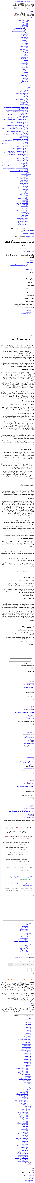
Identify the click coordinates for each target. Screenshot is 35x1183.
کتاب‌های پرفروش (23, 76)
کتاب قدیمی (24, 37)
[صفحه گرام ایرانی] (31, 680)
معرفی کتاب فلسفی (22, 218)
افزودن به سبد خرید (29, 307)
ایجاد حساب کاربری (29, 1175)
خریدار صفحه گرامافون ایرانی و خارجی (21, 811)
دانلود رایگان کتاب (23, 930)
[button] (29, 693)
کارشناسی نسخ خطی (22, 93)
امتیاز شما (31, 641)
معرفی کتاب (24, 927)
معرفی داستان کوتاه (22, 216)
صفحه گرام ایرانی (29, 231)
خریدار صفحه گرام (29, 236)
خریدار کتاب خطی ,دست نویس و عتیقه (17, 125)
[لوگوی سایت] (29, 6)
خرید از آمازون (24, 104)
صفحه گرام (28, 228)
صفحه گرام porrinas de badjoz (24, 712)
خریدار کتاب (24, 936)
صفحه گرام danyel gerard (25, 786)
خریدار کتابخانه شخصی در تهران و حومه (17, 131)
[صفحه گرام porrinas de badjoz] (31, 704)
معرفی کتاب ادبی (23, 224)
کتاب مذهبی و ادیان (22, 187)
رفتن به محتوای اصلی (20, 1)
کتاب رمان (25, 23)
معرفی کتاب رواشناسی (21, 222)
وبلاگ (26, 924)
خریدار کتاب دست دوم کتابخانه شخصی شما (16, 152)
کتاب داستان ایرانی (23, 178)
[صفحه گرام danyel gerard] (31, 778)
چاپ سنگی (25, 69)
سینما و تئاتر (24, 43)
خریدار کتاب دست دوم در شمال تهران (17, 117)
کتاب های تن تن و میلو (22, 203)
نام (33, 657)
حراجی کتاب (24, 81)
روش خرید (25, 926)
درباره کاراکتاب (24, 938)
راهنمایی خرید (27, 943)
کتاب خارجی (24, 67)
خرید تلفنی (25, 96)
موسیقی (25, 197)
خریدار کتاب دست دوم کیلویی (20, 126)
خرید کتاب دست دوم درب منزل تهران (17, 154)
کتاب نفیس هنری (20, 32)
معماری (26, 52)
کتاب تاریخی (24, 180)
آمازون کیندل (24, 75)
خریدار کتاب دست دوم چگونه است (18, 133)
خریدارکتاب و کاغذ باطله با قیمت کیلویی (17, 110)
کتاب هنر (25, 47)
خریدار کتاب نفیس (23, 137)
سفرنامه (25, 64)
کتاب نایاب (25, 25)
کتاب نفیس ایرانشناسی (18, 29)
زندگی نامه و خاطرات (22, 210)
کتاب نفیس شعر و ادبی (18, 31)
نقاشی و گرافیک (23, 49)
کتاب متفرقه (24, 34)
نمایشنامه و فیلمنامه (22, 198)
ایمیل (32, 660)
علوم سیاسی (24, 57)
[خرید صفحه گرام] (31, 729)
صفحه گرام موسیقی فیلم (26, 762)
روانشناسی (25, 40)
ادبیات (26, 66)
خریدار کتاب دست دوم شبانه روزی (18, 123)
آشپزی (26, 61)
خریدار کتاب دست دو (22, 146)
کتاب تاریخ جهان (23, 183)
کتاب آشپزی (24, 195)
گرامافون (25, 78)
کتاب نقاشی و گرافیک (22, 1073)
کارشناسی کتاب (23, 91)
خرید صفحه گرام (29, 737)
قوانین (26, 90)
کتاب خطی (25, 41)
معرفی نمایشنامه (23, 219)
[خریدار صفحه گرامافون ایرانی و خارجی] (31, 803)
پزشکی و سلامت (23, 73)
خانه (33, 228)
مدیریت (26, 54)
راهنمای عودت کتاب (22, 939)
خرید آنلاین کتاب (23, 950)
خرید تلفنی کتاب (23, 948)
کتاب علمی (25, 200)
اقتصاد (26, 60)
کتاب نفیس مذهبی (20, 28)
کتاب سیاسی (24, 212)
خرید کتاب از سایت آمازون (21, 99)
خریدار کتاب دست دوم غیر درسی (19, 149)
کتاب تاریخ (25, 22)
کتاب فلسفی (24, 206)
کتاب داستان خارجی (22, 177)
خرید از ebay (24, 102)
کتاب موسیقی (24, 50)
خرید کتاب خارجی (23, 94)
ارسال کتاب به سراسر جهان (20, 941)
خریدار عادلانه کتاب (22, 160)
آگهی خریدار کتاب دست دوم (20, 139)
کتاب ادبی (25, 186)
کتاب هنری (25, 189)
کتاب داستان (24, 175)
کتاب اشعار (25, 209)
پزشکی (26, 192)
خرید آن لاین (24, 97)
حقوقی (26, 70)
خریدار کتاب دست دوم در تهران (19, 148)
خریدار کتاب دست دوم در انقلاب (19, 122)
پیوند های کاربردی (26, 933)
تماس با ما (25, 945)
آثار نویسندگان (24, 929)
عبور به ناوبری (30, 1)
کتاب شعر (25, 79)
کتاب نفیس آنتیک (23, 26)
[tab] (28, 310)
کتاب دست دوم (24, 38)
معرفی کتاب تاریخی (22, 221)
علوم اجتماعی (24, 58)
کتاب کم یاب (24, 63)
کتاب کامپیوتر (24, 193)
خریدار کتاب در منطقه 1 (21, 158)
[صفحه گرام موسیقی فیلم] (31, 754)
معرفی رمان (24, 215)
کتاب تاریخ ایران (23, 181)
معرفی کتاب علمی (23, 225)
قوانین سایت (24, 946)
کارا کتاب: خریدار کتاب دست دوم (19, 171)
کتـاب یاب (25, 935)
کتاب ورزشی (24, 46)
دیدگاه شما (31, 644)
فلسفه (26, 72)
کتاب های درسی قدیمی (21, 204)
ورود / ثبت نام (27, 1165)
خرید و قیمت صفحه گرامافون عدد (23, 304)
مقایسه (29, 1164)
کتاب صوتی (25, 201)
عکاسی (26, 55)
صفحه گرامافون (23, 82)
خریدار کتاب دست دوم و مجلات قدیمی (17, 151)
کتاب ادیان (25, 44)
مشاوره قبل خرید (23, 951)
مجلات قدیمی (24, 35)
